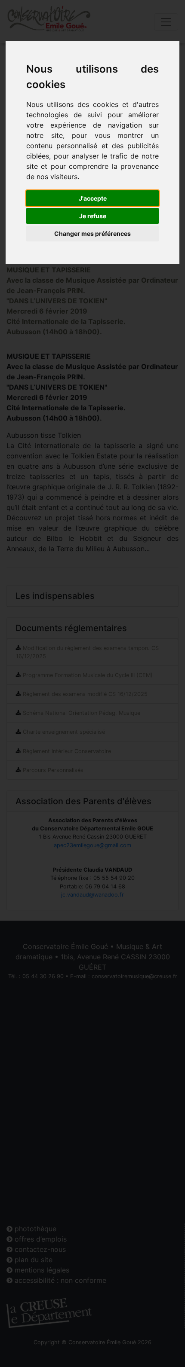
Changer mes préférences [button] (92, 233)
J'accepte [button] (93, 198)
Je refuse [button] (92, 216)
